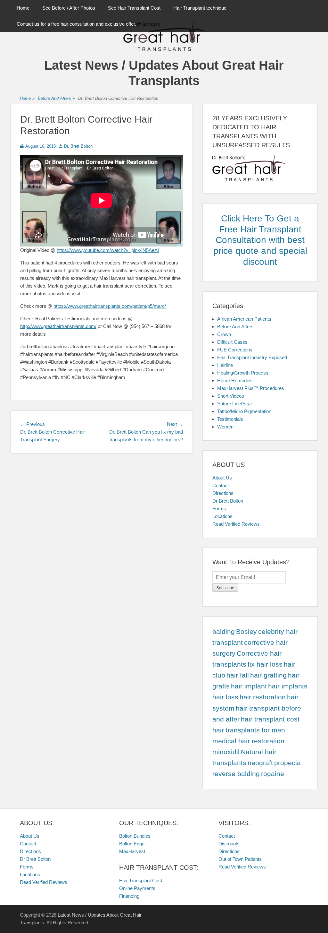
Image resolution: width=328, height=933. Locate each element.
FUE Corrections (234, 349)
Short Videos (230, 396)
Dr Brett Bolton (227, 501)
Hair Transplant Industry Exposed (252, 357)
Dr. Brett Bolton (78, 146)
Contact (220, 485)
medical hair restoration (248, 741)
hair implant (249, 686)
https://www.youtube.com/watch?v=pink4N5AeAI (108, 250)
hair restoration (263, 697)
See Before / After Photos (68, 8)
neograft (260, 763)
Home (23, 8)
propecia (287, 763)
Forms (219, 508)
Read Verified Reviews (236, 524)
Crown (224, 334)
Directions (223, 493)
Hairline (225, 365)
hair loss (225, 697)
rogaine (272, 774)
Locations (222, 516)
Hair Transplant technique (199, 8)
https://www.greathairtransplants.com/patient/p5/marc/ (109, 306)
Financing (129, 896)
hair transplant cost (270, 719)
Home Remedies (235, 380)
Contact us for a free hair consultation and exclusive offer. (76, 24)
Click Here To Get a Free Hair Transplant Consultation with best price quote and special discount (260, 239)
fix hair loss (265, 664)
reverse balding (236, 774)
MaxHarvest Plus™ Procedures (250, 388)
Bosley (246, 631)
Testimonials (230, 419)
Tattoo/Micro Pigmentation (244, 411)
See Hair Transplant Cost (134, 8)
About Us (222, 477)
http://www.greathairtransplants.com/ (58, 326)
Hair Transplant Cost (140, 880)
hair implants (288, 686)
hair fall (237, 675)
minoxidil (226, 752)
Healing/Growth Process (242, 373)
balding (223, 631)
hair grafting (268, 675)
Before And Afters (56, 98)
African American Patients (244, 319)
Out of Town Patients (240, 859)
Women (225, 426)
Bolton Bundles (135, 836)
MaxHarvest (132, 851)
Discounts (229, 843)
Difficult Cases (232, 342)
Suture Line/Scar (234, 403)
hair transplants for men (248, 730)
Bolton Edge (131, 843)
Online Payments (137, 888)
